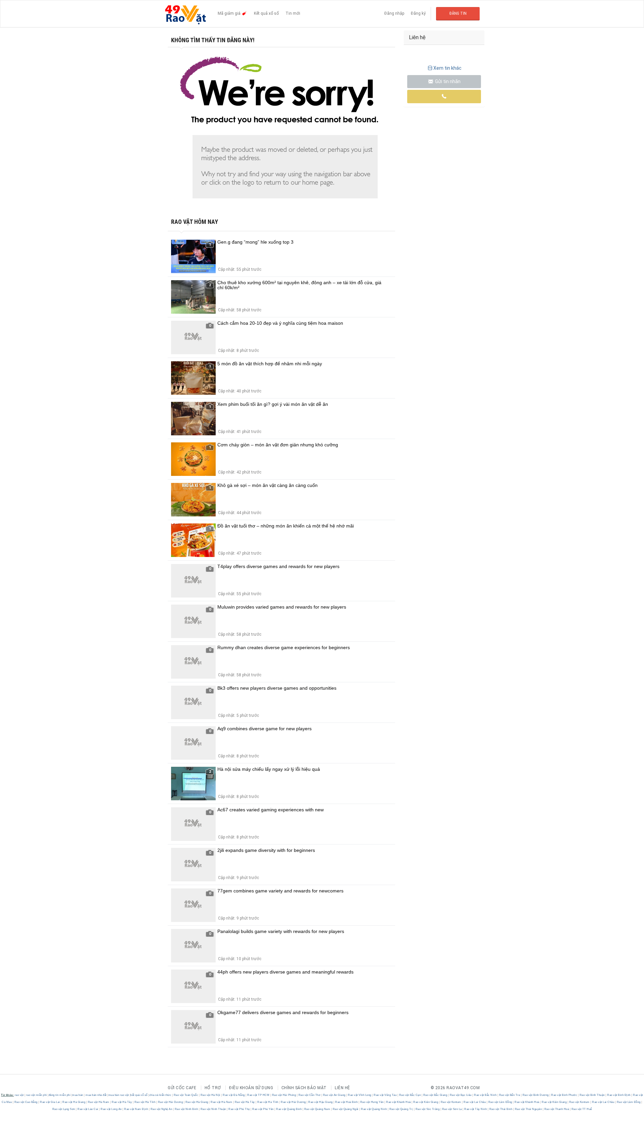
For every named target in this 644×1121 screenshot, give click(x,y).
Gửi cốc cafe (182, 1087)
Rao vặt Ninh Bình (186, 1109)
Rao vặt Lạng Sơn (64, 1109)
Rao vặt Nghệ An (161, 1109)
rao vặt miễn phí (36, 1095)
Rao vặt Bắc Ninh (485, 1095)
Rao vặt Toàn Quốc (186, 1095)
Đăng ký (418, 13)
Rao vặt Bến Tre (509, 1095)
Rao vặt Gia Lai (50, 1102)
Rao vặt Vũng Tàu (385, 1095)
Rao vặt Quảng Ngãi (345, 1109)
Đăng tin (458, 13)
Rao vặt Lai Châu (475, 1102)
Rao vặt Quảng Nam (317, 1109)
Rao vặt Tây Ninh (476, 1109)
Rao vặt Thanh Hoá (556, 1109)
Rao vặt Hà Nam (98, 1102)
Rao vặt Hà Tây (122, 1102)
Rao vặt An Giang (334, 1095)
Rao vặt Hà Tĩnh (144, 1102)
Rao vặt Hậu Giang (321, 1102)
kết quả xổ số (139, 1095)
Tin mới (292, 13)
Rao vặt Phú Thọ (239, 1109)
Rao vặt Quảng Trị (401, 1109)
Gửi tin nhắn (447, 81)
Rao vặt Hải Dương (170, 1102)
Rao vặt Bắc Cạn (410, 1095)
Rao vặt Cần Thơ (309, 1095)
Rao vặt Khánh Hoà (398, 1102)
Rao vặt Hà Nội (210, 1095)
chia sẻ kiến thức (160, 1095)
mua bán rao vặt (118, 1095)
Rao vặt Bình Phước (564, 1095)
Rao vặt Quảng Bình (289, 1109)
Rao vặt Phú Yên (263, 1109)
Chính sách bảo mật (304, 1087)
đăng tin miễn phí (60, 1095)
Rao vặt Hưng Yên (371, 1102)
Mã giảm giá (229, 13)
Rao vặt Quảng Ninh (374, 1109)
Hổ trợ (213, 1087)
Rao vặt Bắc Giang (435, 1095)
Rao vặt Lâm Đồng (500, 1102)
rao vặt (19, 1095)
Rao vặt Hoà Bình (346, 1102)
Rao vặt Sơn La (452, 1109)
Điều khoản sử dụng (251, 1087)
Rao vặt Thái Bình (500, 1109)
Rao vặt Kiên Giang (426, 1102)
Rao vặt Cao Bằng (25, 1102)
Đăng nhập (394, 13)
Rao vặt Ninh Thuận (213, 1109)
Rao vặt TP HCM (258, 1095)
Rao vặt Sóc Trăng (427, 1109)
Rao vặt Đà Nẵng (234, 1095)
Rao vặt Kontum (451, 1102)
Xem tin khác (447, 68)
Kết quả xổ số (266, 13)
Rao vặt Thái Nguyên (528, 1109)
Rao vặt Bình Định (619, 1095)
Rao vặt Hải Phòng (284, 1095)
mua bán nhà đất (96, 1095)
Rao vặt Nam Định (136, 1109)
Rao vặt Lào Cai (88, 1109)
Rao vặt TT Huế (581, 1109)
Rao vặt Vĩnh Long (359, 1095)
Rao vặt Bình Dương (535, 1095)
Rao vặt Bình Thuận (592, 1095)
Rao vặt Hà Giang (74, 1102)
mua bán (77, 1095)
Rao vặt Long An (111, 1109)
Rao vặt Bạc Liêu (460, 1095)
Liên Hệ (342, 1087)
